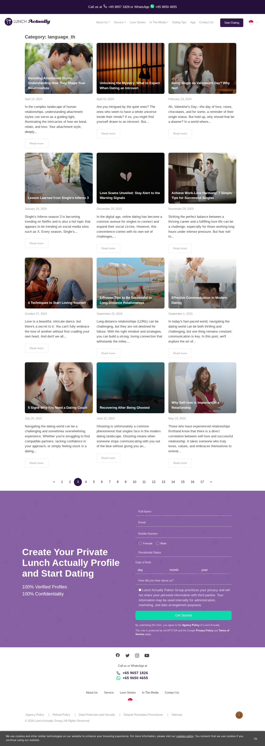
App (192, 22)
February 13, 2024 (179, 99)
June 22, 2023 (105, 418)
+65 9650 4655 (135, 678)
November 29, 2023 (180, 208)
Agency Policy (190, 625)
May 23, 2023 (177, 418)
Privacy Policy (204, 630)
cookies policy (184, 736)
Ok (255, 738)
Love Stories (138, 22)
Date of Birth (143, 562)
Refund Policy (61, 714)
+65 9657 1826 (135, 673)
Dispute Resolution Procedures (143, 714)
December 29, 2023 (109, 208)
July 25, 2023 (33, 418)
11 (144, 482)
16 (192, 482)
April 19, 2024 (33, 99)
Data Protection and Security (97, 714)
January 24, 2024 (36, 208)
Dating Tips (179, 22)
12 (153, 482)
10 (134, 482)
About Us (102, 22)
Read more (36, 143)
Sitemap (176, 714)
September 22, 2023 (109, 313)
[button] (253, 22)
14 (173, 482)
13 (163, 482)
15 (182, 482)
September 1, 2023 (180, 313)
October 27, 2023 (36, 313)
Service (119, 22)
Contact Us (206, 22)
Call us (93, 7)
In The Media (158, 22)
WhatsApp (141, 7)
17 (202, 482)
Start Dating (231, 22)
